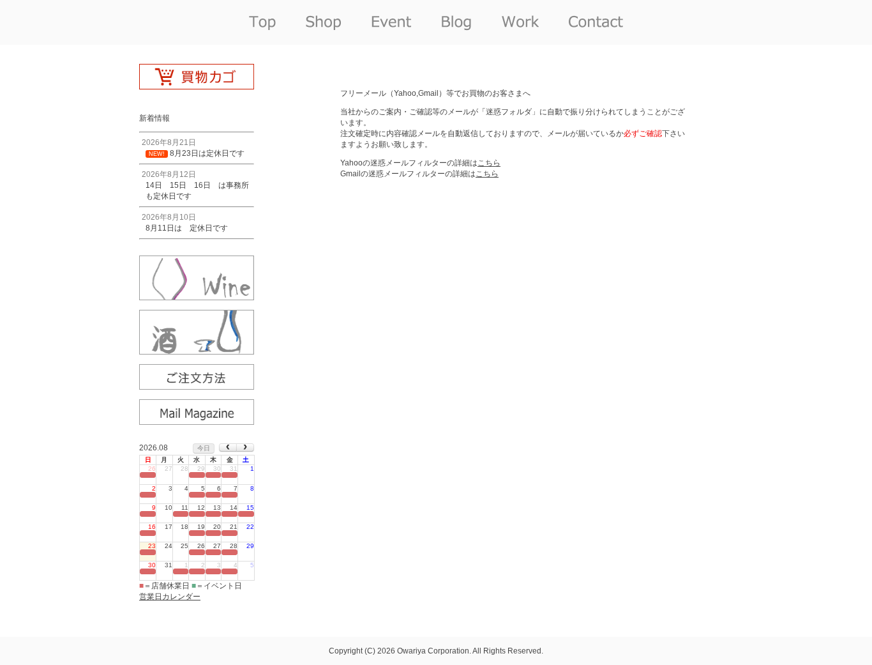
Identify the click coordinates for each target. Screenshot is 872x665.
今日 (203, 448)
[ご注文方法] (196, 385)
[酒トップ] (196, 350)
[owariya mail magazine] (196, 420)
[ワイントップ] (196, 295)
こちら (488, 162)
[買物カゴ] (196, 84)
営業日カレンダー (169, 596)
